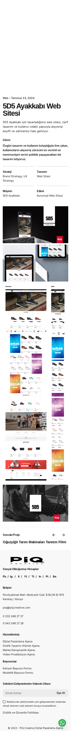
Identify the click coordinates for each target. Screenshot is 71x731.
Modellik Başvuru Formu (18, 672)
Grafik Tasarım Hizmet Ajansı (21, 645)
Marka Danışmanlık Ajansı (19, 650)
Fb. (5, 576)
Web (5, 98)
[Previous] (54, 535)
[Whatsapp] (62, 723)
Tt (33, 576)
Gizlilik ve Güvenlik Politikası (21, 712)
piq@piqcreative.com (16, 607)
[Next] (63, 535)
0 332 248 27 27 (13, 616)
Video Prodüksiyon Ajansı (19, 654)
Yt (25, 576)
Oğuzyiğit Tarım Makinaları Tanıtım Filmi (34, 542)
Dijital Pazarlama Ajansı (18, 641)
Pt (47, 576)
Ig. (11, 576)
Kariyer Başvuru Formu (17, 668)
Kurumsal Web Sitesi (50, 195)
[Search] (64, 44)
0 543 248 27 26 (13, 623)
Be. (55, 576)
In (40, 576)
